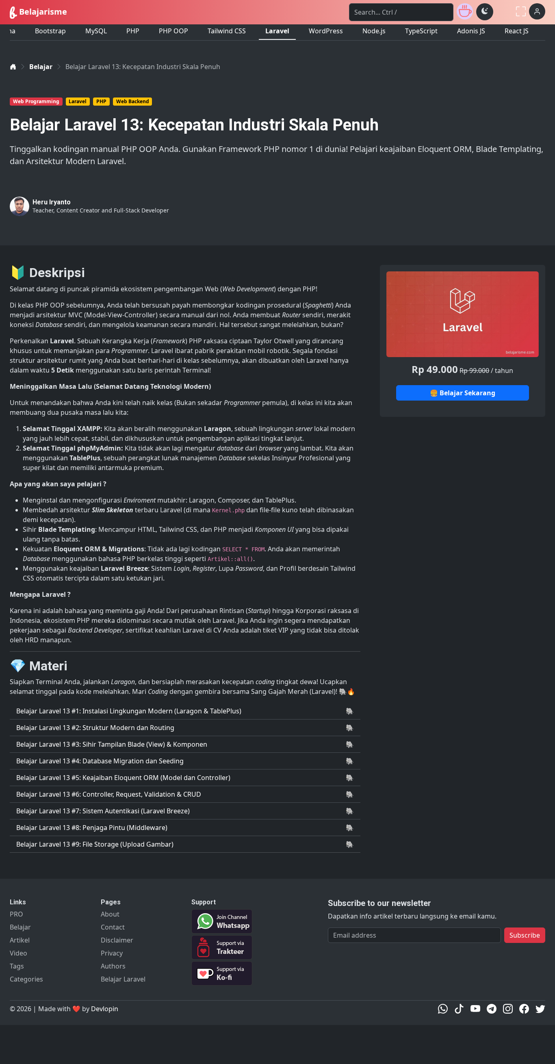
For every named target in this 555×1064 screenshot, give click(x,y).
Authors (113, 966)
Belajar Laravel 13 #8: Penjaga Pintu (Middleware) (91, 827)
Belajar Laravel (123, 979)
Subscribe (524, 935)
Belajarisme (42, 11)
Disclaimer (117, 940)
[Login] (537, 11)
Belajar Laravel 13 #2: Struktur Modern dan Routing (95, 727)
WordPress (326, 30)
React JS (517, 30)
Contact (113, 927)
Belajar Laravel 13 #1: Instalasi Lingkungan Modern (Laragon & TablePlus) (128, 710)
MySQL (96, 30)
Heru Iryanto (52, 202)
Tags (17, 966)
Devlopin (104, 1008)
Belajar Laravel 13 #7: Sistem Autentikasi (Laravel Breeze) (103, 810)
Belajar (40, 66)
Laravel (277, 30)
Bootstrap (50, 30)
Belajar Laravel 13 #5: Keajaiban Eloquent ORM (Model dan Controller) (123, 777)
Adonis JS (471, 30)
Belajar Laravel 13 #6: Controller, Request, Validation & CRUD (108, 794)
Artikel (20, 940)
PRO (16, 914)
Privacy (112, 953)
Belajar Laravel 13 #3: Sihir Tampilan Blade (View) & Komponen (111, 744)
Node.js (374, 30)
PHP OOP (173, 30)
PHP (132, 30)
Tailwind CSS (227, 30)
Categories (26, 979)
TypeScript (421, 30)
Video (18, 953)
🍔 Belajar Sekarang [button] (462, 392)
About (110, 914)
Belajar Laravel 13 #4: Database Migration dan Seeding (100, 760)
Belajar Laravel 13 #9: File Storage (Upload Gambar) (94, 844)
